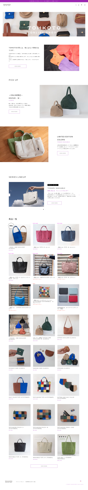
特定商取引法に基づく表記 (30, 480)
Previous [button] (8, 194)
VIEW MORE (18, 66)
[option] (44, 19)
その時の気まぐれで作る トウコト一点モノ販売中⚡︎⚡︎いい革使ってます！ (44, 1)
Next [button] (79, 194)
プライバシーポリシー (20, 480)
